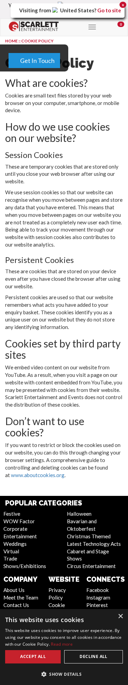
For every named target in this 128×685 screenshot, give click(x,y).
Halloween (79, 514)
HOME (11, 40)
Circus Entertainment (91, 566)
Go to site (109, 10)
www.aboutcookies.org (38, 475)
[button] (64, 674)
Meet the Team (20, 597)
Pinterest (97, 605)
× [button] (120, 616)
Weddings (15, 544)
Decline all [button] (93, 656)
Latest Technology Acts (94, 544)
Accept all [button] (33, 656)
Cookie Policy (37, 40)
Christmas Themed (89, 536)
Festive (11, 514)
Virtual (11, 551)
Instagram (98, 597)
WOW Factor (19, 521)
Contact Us (16, 605)
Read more (62, 644)
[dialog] (64, 647)
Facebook (97, 590)
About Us (14, 590)
